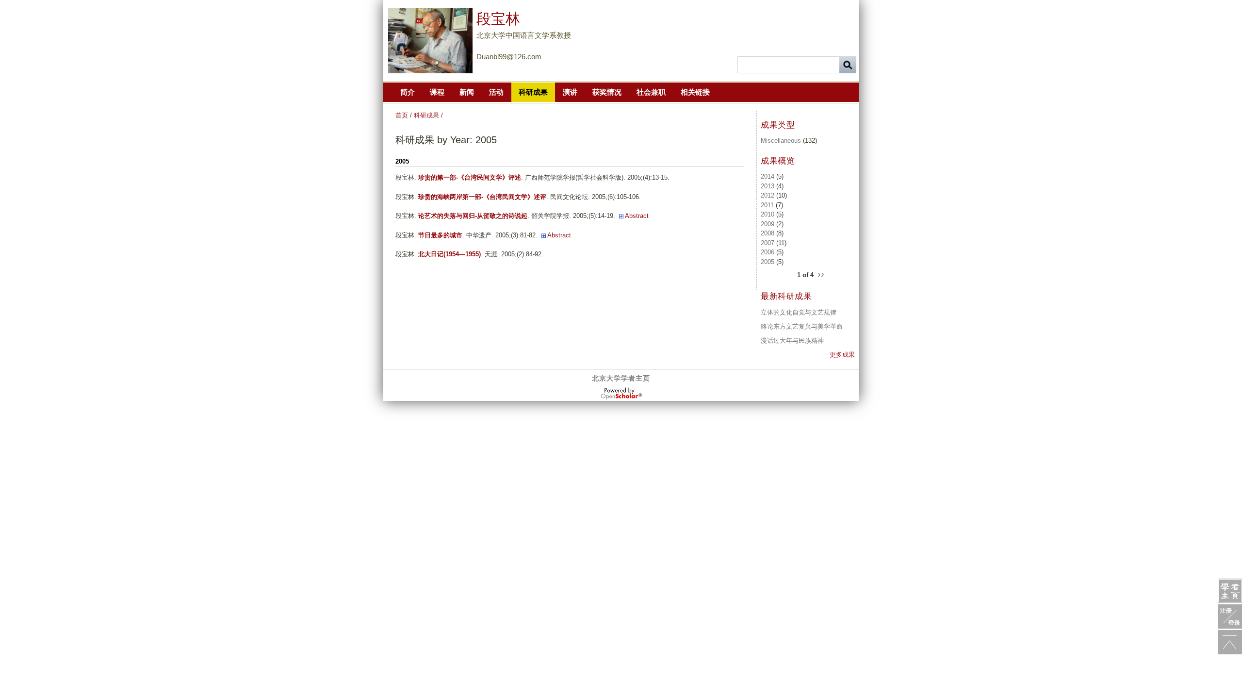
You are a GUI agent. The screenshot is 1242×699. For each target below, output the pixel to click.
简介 (407, 92)
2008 (767, 233)
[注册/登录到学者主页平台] (1230, 616)
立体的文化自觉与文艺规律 (798, 312)
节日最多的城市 (440, 235)
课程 (437, 92)
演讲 (570, 92)
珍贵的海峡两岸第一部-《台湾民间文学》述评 (482, 196)
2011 (767, 205)
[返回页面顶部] (1230, 642)
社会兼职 (651, 92)
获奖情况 (606, 92)
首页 (401, 115)
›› (820, 273)
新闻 (466, 92)
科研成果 (533, 92)
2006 (767, 252)
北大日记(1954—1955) (449, 254)
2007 (767, 243)
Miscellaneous (781, 140)
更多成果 (842, 354)
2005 (767, 262)
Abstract (637, 215)
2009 (767, 224)
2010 (767, 214)
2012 (767, 195)
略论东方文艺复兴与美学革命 (802, 326)
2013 (767, 186)
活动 (496, 92)
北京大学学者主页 (621, 378)
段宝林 (498, 19)
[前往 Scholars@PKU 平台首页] (1230, 591)
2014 (767, 176)
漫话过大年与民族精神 (792, 340)
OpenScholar (621, 393)
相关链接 (695, 92)
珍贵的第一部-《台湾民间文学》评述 (469, 177)
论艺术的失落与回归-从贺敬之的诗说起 (472, 215)
